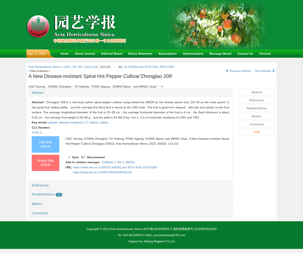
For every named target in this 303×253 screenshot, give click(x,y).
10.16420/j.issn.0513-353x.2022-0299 (149, 66)
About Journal (85, 53)
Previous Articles (240, 71)
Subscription (168, 53)
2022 (67, 66)
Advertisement (193, 53)
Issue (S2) (91, 66)
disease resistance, (72, 122)
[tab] (131, 93)
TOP (257, 132)
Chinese (265, 53)
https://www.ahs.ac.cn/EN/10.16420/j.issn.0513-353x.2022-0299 (115, 167)
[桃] (218, 24)
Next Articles (263, 71)
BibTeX (130, 162)
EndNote (107, 162)
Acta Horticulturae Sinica (44, 66)
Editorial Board (111, 53)
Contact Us (245, 53)
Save (75, 157)
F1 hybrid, (92, 122)
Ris (119, 162)
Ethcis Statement (140, 53)
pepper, (53, 122)
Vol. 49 (76, 66)
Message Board (220, 53)
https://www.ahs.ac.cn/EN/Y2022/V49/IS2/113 (102, 172)
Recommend (96, 157)
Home (65, 53)
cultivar (103, 122)
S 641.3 (37, 132)
